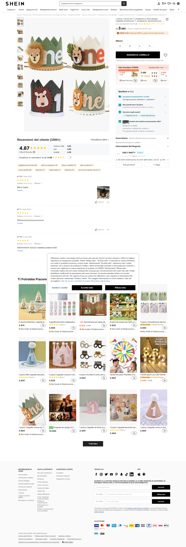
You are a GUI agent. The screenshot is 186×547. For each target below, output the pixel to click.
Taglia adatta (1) (54, 170)
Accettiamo (99, 521)
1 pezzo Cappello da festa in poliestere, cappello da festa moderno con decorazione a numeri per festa (93, 427)
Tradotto (20, 190)
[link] (164, 3)
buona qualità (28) (25, 170)
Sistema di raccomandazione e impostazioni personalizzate (38, 542)
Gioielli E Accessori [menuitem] (160, 10)
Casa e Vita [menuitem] (85, 10)
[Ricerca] (124, 3)
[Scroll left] (176, 9)
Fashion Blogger (24, 481)
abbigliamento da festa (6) (28, 165)
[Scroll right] (179, 9)
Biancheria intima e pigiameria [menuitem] (131, 10)
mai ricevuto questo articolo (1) (89, 170)
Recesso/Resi (42, 476)
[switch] (69, 157)
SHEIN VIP (41, 491)
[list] (114, 474)
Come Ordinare (42, 482)
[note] (32, 329)
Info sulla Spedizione (44, 473)
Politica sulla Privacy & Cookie (138, 508)
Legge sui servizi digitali (24, 496)
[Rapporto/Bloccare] (107, 202)
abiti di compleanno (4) (49, 165)
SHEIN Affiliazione (43, 494)
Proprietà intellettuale (57, 539)
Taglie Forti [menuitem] (74, 10)
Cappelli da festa (74, 15)
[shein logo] (15, 3)
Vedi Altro (93, 444)
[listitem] (128, 76)
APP (138, 469)
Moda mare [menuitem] (63, 10)
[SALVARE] (165, 54)
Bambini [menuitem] (114, 10)
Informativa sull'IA (41, 539)
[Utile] (96, 202)
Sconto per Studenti (25, 487)
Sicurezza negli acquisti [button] (131, 112)
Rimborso (40, 479)
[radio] (120, 46)
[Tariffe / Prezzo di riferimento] (126, 29)
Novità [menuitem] (21, 10)
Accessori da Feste (60, 15)
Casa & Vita (27, 15)
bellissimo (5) (69, 170)
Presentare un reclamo (26, 500)
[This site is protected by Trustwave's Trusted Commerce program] (96, 533)
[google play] (144, 475)
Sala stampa (22, 490)
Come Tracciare (42, 485)
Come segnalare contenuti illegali (43, 498)
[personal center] (158, 3)
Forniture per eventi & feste (42, 15)
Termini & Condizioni (25, 539)
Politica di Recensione (26, 152)
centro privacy (99, 512)
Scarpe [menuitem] (148, 10)
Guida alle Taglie (43, 488)
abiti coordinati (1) (86, 165)
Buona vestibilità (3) (69, 165)
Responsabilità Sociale (26, 484)
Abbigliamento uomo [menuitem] (100, 10)
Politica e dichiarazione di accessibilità (45, 510)
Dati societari (22, 475)
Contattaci (59, 473)
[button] (173, 3)
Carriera (21, 493)
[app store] (139, 475)
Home (19, 15)
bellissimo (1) (40, 170)
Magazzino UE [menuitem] (31, 10)
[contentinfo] (132, 527)
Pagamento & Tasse (63, 479)
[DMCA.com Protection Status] (102, 533)
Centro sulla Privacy (25, 536)
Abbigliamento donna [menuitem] (48, 10)
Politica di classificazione (42, 502)
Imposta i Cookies (64, 536)
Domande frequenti (63, 476)
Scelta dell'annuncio (74, 539)
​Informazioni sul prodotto (42, 506)
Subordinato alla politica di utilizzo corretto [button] (138, 107)
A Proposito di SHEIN (25, 478)
